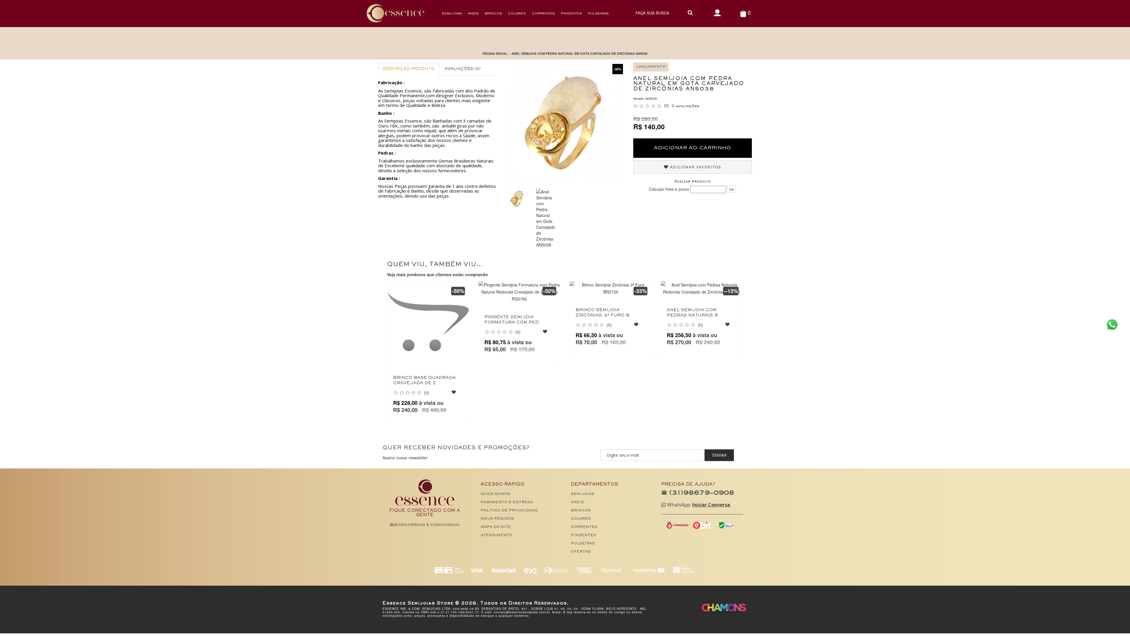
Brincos (493, 13)
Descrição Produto (409, 69)
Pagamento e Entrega (507, 502)
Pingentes (571, 13)
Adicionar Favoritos (695, 166)
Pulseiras (598, 13)
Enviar (719, 455)
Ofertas (581, 552)
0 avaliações (685, 106)
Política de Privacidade (509, 510)
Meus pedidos (497, 519)
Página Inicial (495, 53)
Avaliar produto (692, 181)
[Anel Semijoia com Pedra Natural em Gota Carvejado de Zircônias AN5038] (545, 218)
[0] (743, 13)
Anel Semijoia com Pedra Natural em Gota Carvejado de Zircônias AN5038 (579, 53)
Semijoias (452, 13)
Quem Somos (495, 494)
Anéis (473, 13)
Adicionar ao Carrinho (692, 148)
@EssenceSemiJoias (409, 525)
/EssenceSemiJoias (444, 525)
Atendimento (496, 535)
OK (731, 189)
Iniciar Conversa (711, 504)
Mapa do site (496, 527)
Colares (517, 13)
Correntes (543, 13)
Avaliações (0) (463, 69)
